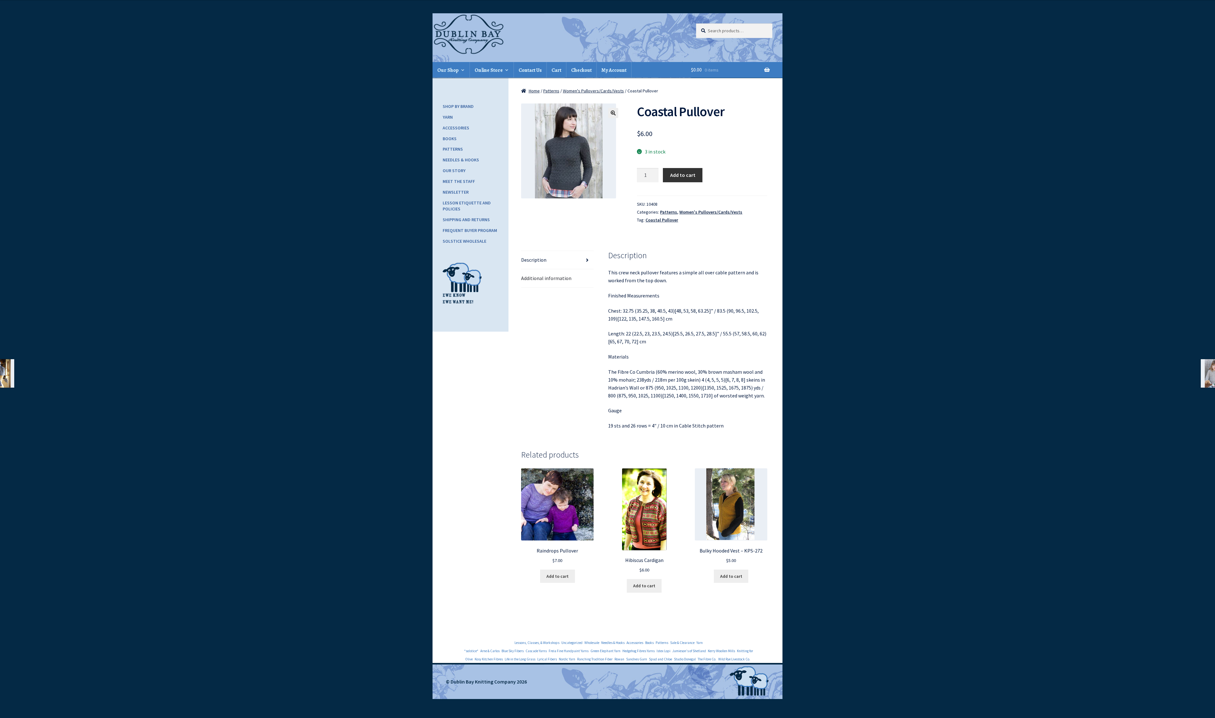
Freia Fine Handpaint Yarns (569, 651)
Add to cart (682, 175)
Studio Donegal (685, 659)
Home (534, 91)
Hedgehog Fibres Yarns (638, 651)
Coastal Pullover (661, 220)
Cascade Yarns (536, 651)
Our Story (454, 170)
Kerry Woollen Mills (721, 651)
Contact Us (530, 70)
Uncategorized (572, 642)
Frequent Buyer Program (470, 230)
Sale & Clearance (682, 642)
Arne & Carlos (490, 651)
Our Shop (448, 70)
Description (533, 260)
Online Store (489, 70)
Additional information (546, 278)
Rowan (619, 659)
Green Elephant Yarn (605, 651)
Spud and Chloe (660, 659)
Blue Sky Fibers (513, 651)
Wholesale (591, 642)
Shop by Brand (458, 106)
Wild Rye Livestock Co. (734, 659)
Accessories (456, 128)
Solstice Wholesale (464, 241)
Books (450, 138)
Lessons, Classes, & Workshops (536, 642)
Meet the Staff (459, 181)
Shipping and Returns (466, 219)
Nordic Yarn (567, 659)
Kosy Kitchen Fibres (489, 659)
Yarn (448, 117)
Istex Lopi (663, 651)
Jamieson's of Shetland (689, 651)
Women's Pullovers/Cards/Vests (593, 91)
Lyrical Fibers (547, 659)
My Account (613, 70)
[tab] (557, 260)
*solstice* (471, 651)
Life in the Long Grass (520, 659)
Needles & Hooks (461, 160)
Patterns (551, 91)
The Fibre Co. (707, 659)
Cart (556, 70)
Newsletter (456, 192)
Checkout (581, 70)
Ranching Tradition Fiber (595, 659)
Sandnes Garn (636, 659)
